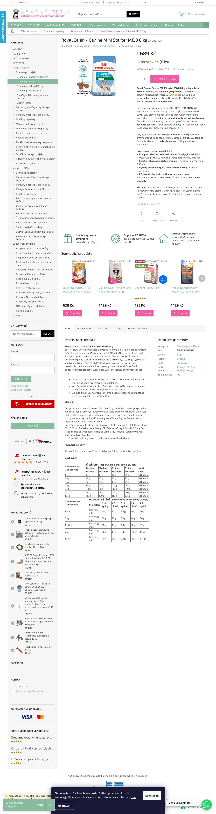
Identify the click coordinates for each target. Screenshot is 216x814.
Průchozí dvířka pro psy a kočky (33, 292)
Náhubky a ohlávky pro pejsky (32, 128)
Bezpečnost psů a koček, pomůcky (34, 252)
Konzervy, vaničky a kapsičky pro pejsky (33, 109)
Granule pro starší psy (29, 90)
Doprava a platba (90, 2)
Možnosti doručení (183, 69)
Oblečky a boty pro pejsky (30, 154)
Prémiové (182, 362)
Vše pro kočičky (21, 168)
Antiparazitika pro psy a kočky (32, 248)
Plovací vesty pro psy (27, 283)
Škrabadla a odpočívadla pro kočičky (35, 217)
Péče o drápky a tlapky (28, 278)
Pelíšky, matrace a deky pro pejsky (34, 142)
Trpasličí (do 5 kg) (186, 367)
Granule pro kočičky (26, 172)
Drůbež (181, 358)
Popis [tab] (68, 328)
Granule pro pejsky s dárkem (32, 76)
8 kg (179, 354)
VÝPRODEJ (18, 63)
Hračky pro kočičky (26, 193)
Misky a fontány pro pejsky (30, 123)
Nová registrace (19, 385)
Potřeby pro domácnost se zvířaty (34, 269)
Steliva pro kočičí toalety (29, 227)
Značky (16, 315)
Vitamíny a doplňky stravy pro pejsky (35, 158)
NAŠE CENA (19, 53)
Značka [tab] (117, 328)
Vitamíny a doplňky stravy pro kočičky (32, 238)
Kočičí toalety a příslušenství (31, 222)
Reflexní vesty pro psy (28, 287)
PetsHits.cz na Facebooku (30, 691)
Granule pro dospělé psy (30, 86)
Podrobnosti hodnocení (104, 45)
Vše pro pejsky (21, 67)
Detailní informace (146, 203)
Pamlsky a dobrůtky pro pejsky (32, 114)
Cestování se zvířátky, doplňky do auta (34, 263)
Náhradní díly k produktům (30, 306)
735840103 (22, 686)
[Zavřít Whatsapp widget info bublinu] (167, 800)
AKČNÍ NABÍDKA (21, 58)
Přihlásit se (21, 378)
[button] (206, 804)
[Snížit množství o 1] (148, 81)
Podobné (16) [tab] (84, 328)
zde (133, 797)
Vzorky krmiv (24, 102)
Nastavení (64, 805)
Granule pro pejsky (26, 72)
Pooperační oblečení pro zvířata (33, 257)
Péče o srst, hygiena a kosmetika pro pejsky (35, 148)
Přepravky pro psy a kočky (30, 301)
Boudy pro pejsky (25, 163)
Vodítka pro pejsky (26, 137)
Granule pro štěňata (28, 81)
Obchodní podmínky (118, 2)
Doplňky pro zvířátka (24, 243)
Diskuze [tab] (102, 328)
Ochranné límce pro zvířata (30, 274)
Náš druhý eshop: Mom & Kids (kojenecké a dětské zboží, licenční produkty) (108, 775)
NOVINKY (18, 49)
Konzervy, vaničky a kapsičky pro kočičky (33, 178)
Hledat (133, 13)
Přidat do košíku (167, 79)
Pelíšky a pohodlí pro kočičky (31, 213)
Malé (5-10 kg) (185, 370)
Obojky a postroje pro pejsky (31, 132)
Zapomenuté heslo (21, 389)
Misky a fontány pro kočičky (31, 189)
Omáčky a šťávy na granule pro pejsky (33, 96)
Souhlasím (152, 795)
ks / (32, 425)
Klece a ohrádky (24, 310)
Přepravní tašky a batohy (29, 297)
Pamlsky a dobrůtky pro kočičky (33, 184)
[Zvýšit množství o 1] (148, 77)
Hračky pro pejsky (25, 119)
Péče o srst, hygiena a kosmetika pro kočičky (35, 200)
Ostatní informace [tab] (138, 328)
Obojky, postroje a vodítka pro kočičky (32, 207)
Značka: (130, 45)
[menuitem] (16, 25)
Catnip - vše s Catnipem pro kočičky (35, 231)
